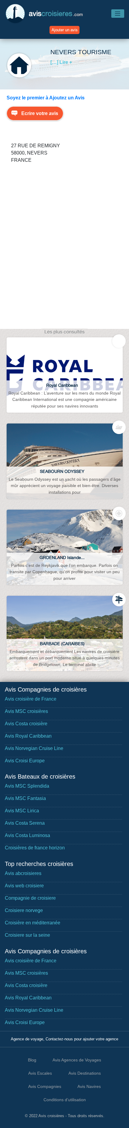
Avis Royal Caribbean (28, 736)
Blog (32, 1060)
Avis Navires (89, 1086)
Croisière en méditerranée (32, 922)
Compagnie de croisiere (30, 898)
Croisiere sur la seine (27, 935)
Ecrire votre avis (39, 113)
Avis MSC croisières (26, 711)
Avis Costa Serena (25, 823)
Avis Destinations (84, 1073)
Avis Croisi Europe (25, 760)
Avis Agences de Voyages (76, 1060)
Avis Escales (40, 1073)
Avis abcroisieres (23, 873)
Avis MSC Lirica (22, 810)
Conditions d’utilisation (65, 1099)
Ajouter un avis (65, 30)
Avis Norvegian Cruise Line (34, 748)
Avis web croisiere (24, 885)
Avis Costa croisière (26, 723)
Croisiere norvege (24, 910)
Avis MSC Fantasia (25, 798)
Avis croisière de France (30, 698)
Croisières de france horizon (35, 847)
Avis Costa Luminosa (27, 835)
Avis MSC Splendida (27, 786)
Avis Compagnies (44, 1086)
